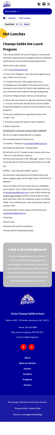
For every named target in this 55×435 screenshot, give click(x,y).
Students (27, 374)
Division (27, 385)
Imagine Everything (33, 414)
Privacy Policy (21, 408)
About (27, 357)
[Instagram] (32, 347)
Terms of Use (34, 408)
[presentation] (48, 4)
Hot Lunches (25, 18)
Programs (27, 379)
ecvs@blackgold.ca (30, 337)
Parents (12, 18)
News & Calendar (27, 363)
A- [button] (21, 24)
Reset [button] (26, 24)
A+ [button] (17, 24)
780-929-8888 (31, 327)
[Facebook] (23, 347)
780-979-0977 (38, 332)
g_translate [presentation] (39, 4)
